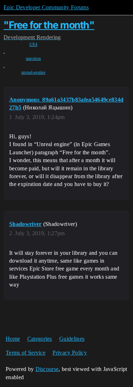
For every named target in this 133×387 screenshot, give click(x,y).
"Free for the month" (49, 25)
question (33, 58)
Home (13, 339)
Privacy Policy (69, 353)
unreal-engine (33, 72)
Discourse (47, 369)
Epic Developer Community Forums (46, 7)
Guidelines (71, 339)
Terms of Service (25, 353)
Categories (39, 339)
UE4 (33, 44)
